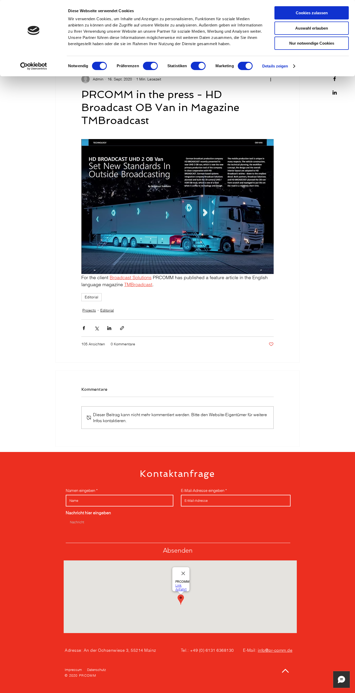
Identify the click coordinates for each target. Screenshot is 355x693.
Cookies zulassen (312, 13)
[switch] (150, 66)
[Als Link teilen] (122, 328)
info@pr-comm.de (275, 650)
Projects (89, 310)
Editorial (91, 297)
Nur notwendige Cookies (311, 43)
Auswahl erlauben (311, 28)
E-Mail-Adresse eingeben (202, 490)
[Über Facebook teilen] (83, 328)
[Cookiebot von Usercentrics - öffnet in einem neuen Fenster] (33, 66)
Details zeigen (275, 66)
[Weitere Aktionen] (270, 79)
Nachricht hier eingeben (88, 513)
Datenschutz (96, 670)
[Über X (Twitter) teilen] (96, 328)
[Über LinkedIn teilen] (109, 328)
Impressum (73, 670)
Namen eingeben (80, 490)
